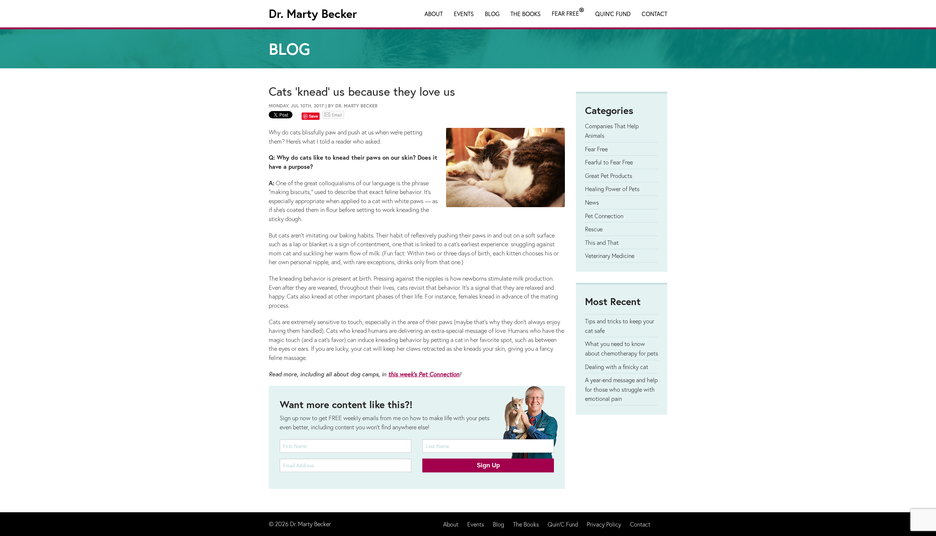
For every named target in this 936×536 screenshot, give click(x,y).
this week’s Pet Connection (424, 374)
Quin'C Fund (613, 14)
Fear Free (568, 12)
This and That (602, 242)
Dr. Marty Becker (313, 13)
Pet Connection (604, 216)
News (592, 202)
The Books (525, 14)
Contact (654, 14)
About (433, 14)
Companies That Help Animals (612, 130)
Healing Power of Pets (612, 189)
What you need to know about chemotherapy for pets (621, 348)
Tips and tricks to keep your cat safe (619, 325)
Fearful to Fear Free (609, 162)
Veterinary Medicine (609, 255)
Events (464, 14)
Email (337, 115)
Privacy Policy (604, 524)
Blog (492, 14)
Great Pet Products (608, 175)
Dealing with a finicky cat (616, 366)
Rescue (594, 229)
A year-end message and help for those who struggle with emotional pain (621, 389)
